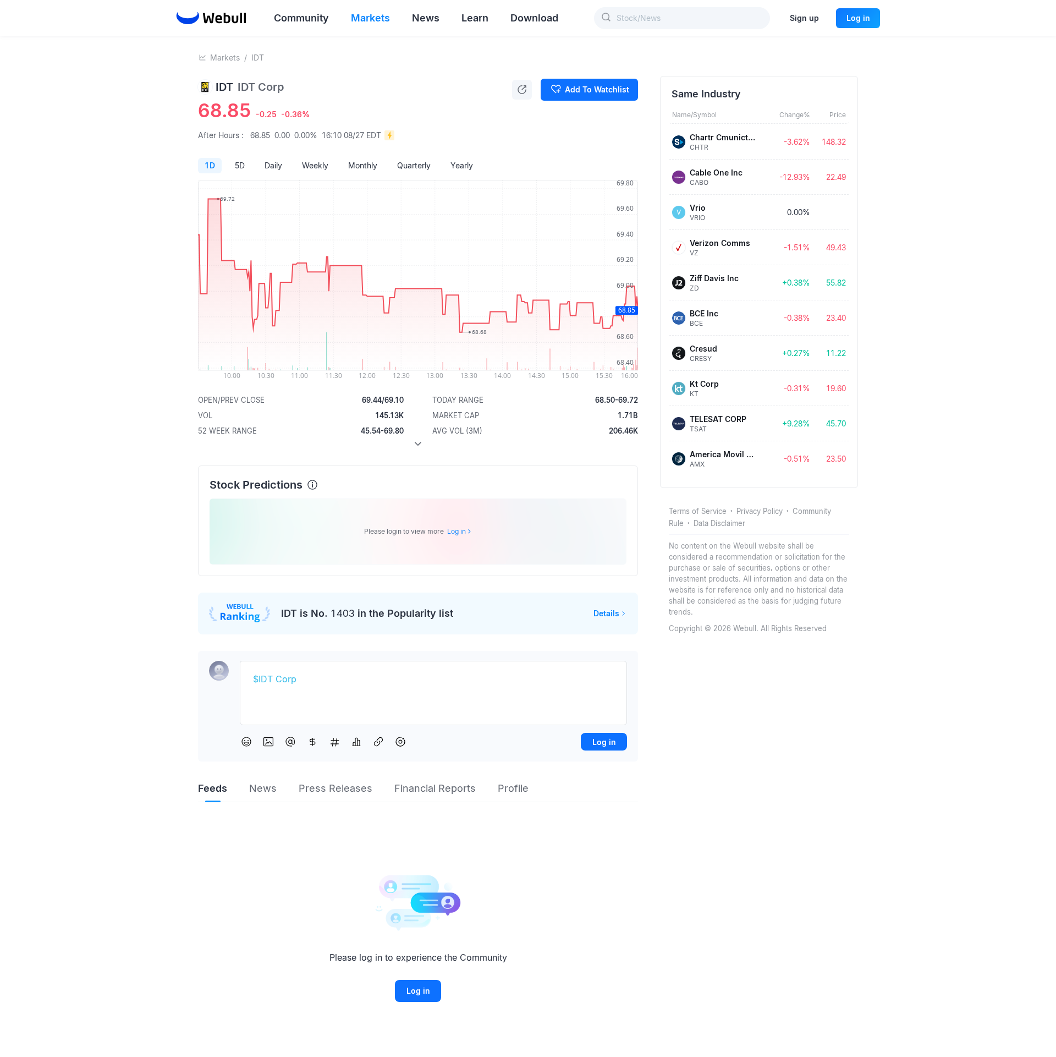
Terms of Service (698, 511)
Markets (225, 57)
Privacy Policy (759, 511)
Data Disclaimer (719, 523)
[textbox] (433, 679)
